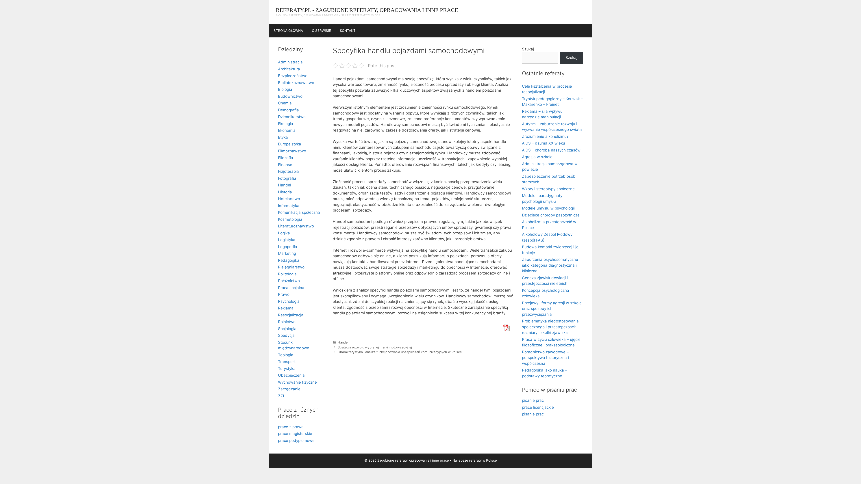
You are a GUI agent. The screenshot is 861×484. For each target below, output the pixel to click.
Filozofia (285, 158)
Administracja (290, 62)
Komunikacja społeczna (299, 212)
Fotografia (287, 178)
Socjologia (287, 328)
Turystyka (287, 368)
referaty (475, 460)
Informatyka (288, 205)
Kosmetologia (290, 219)
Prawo (283, 294)
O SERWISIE (321, 30)
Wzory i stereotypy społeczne (548, 189)
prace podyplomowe (296, 440)
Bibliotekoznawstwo (296, 82)
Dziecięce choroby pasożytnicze (551, 215)
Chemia (285, 103)
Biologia (285, 89)
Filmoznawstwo (292, 151)
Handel (343, 342)
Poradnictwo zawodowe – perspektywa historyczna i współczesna (545, 358)
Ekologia (285, 123)
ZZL (281, 396)
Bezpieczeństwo (292, 75)
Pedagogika (288, 260)
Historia (285, 192)
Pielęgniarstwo (291, 267)
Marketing (287, 253)
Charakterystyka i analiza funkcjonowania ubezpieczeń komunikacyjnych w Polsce (400, 352)
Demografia (288, 110)
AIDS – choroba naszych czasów (551, 150)
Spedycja (286, 335)
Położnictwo (289, 281)
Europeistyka (289, 144)
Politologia (287, 274)
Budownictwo (290, 96)
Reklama (286, 308)
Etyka (283, 137)
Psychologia (289, 301)
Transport (287, 361)
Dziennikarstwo (292, 117)
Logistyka (286, 240)
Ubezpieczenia (291, 375)
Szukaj (528, 49)
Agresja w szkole (537, 157)
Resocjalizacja (290, 315)
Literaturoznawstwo (296, 226)
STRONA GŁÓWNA (288, 30)
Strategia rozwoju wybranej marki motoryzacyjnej (375, 347)
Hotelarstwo (289, 199)
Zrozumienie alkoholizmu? (545, 136)
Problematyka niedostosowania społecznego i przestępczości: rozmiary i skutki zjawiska (550, 327)
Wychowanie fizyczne (297, 382)
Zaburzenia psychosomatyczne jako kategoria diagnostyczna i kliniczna (550, 265)
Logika (284, 233)
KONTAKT (348, 30)
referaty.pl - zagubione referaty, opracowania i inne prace (367, 10)
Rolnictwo (287, 322)
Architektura (289, 69)
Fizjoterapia (288, 171)
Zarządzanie (289, 389)
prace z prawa (291, 427)
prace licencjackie (538, 407)
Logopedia (287, 246)
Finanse (285, 164)
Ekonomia (287, 130)
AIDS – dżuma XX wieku (543, 143)
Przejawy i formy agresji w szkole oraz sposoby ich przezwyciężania (552, 309)
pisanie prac (533, 400)
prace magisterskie (295, 433)
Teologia (285, 355)
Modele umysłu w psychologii (548, 208)
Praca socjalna (291, 287)
